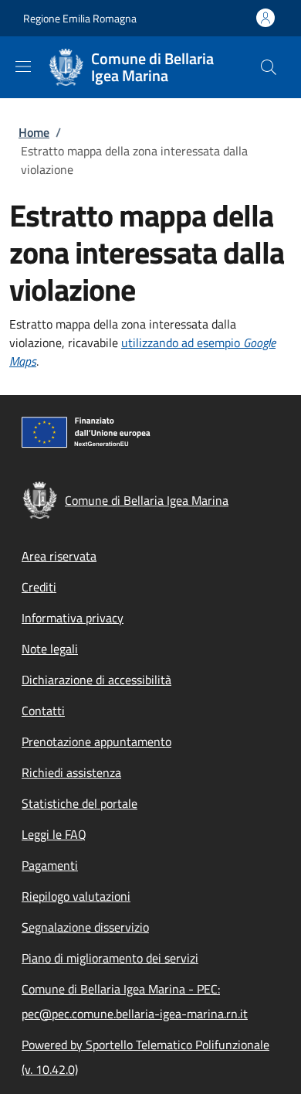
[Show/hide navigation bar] (23, 66)
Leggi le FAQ (54, 834)
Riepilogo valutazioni (76, 896)
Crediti (39, 587)
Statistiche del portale (79, 803)
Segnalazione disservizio (85, 927)
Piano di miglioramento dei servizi (110, 958)
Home (34, 132)
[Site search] (268, 67)
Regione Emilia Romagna (80, 18)
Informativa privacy (72, 617)
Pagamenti (50, 865)
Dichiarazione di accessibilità (96, 679)
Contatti (43, 710)
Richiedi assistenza (71, 772)
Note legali (50, 648)
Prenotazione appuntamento (96, 741)
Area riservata (59, 556)
